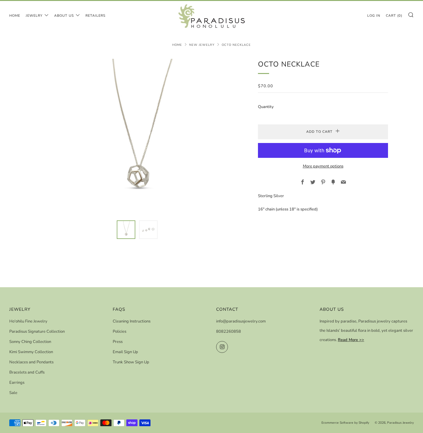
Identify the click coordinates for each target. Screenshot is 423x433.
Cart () (394, 15)
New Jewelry (202, 45)
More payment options (323, 166)
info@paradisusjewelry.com (241, 321)
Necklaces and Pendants (31, 362)
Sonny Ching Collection (30, 341)
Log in (373, 15)
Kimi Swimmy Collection (31, 352)
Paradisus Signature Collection (37, 331)
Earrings (16, 382)
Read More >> (351, 340)
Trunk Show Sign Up (131, 362)
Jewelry (34, 15)
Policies (119, 331)
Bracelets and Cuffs (27, 372)
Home (14, 15)
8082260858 (228, 331)
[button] (126, 229)
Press (118, 341)
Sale (13, 393)
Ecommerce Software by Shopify (345, 422)
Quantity (266, 107)
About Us (64, 15)
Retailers (95, 15)
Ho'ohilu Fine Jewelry (28, 321)
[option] (137, 136)
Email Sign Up (125, 352)
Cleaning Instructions (131, 321)
